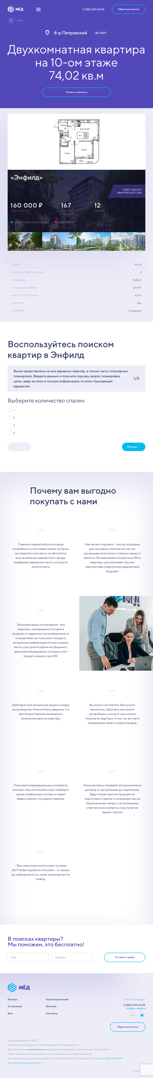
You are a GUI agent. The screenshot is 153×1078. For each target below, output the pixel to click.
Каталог (13, 999)
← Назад (19, 447)
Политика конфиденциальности (24, 1062)
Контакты (52, 1013)
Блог (10, 1013)
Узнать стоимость (76, 92)
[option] (76, 142)
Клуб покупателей (57, 999)
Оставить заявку (125, 957)
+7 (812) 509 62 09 (93, 9)
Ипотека (51, 1006)
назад (19, 20)
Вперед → (133, 446)
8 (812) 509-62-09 (114, 1058)
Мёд (16, 9)
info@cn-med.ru (135, 1008)
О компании (15, 1006)
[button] (38, 9)
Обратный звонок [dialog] (128, 9)
